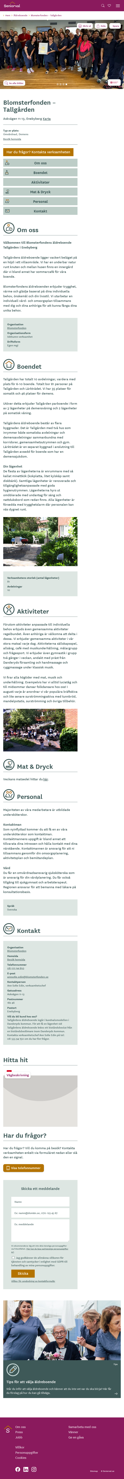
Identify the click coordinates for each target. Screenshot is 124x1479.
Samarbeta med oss (82, 1426)
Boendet (40, 172)
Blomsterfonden (16, 328)
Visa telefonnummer (26, 1168)
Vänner (73, 1432)
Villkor (20, 1447)
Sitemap (94, 1470)
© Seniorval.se (107, 1470)
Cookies (20, 1457)
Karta (47, 118)
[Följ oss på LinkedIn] (25, 1469)
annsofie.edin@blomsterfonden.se (27, 977)
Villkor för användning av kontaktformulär (33, 1281)
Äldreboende (20, 15)
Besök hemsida (12, 139)
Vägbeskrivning (18, 1075)
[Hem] (12, 5)
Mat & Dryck (40, 191)
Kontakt (40, 210)
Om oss (40, 162)
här (45, 779)
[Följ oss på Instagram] (33, 1469)
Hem (7, 15)
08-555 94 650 (15, 968)
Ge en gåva (76, 1437)
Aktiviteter (40, 182)
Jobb (18, 1437)
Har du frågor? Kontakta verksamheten (38, 151)
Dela (103, 26)
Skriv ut (87, 26)
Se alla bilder (16, 83)
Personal (40, 201)
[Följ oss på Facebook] (17, 1469)
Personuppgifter (26, 1452)
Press (19, 1432)
